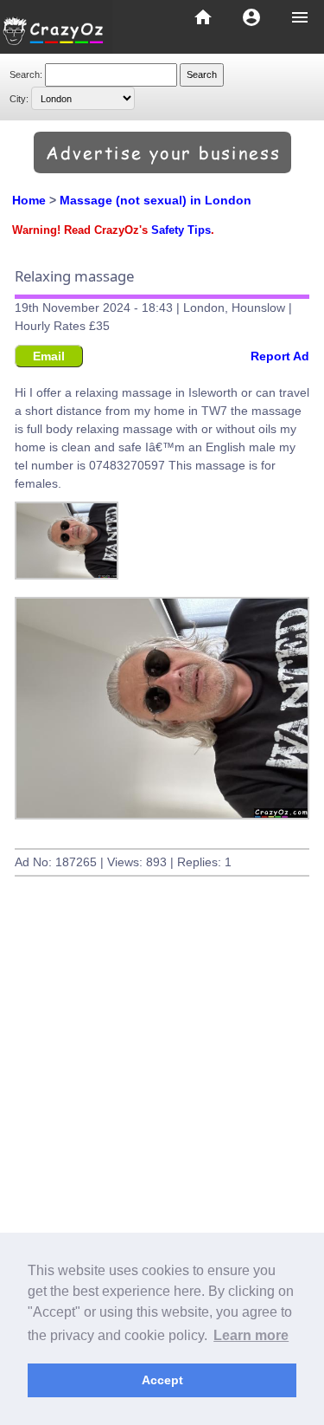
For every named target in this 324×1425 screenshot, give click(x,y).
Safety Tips (181, 230)
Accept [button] (162, 1380)
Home (29, 200)
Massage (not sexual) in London (155, 200)
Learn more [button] (251, 1335)
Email (49, 356)
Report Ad (280, 356)
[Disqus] (162, 1153)
